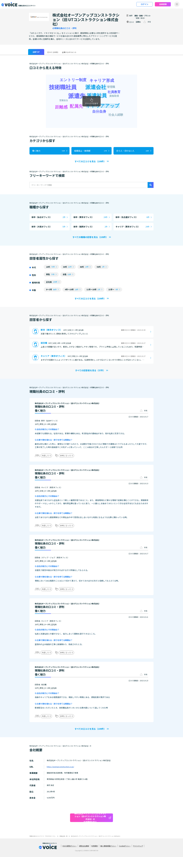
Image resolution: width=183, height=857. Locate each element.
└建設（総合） (140, 18)
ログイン (144, 4)
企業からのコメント (69, 52)
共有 (149, 22)
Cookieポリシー (125, 846)
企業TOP (36, 52)
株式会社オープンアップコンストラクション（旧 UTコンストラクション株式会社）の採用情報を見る (90, 817)
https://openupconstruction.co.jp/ (60, 766)
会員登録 (163, 4)
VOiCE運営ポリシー (69, 846)
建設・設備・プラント (143, 15)
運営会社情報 (84, 846)
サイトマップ (138, 846)
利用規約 (94, 846)
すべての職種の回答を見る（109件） (90, 237)
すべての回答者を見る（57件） (90, 370)
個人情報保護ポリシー (108, 846)
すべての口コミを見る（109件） (90, 161)
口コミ (52, 52)
